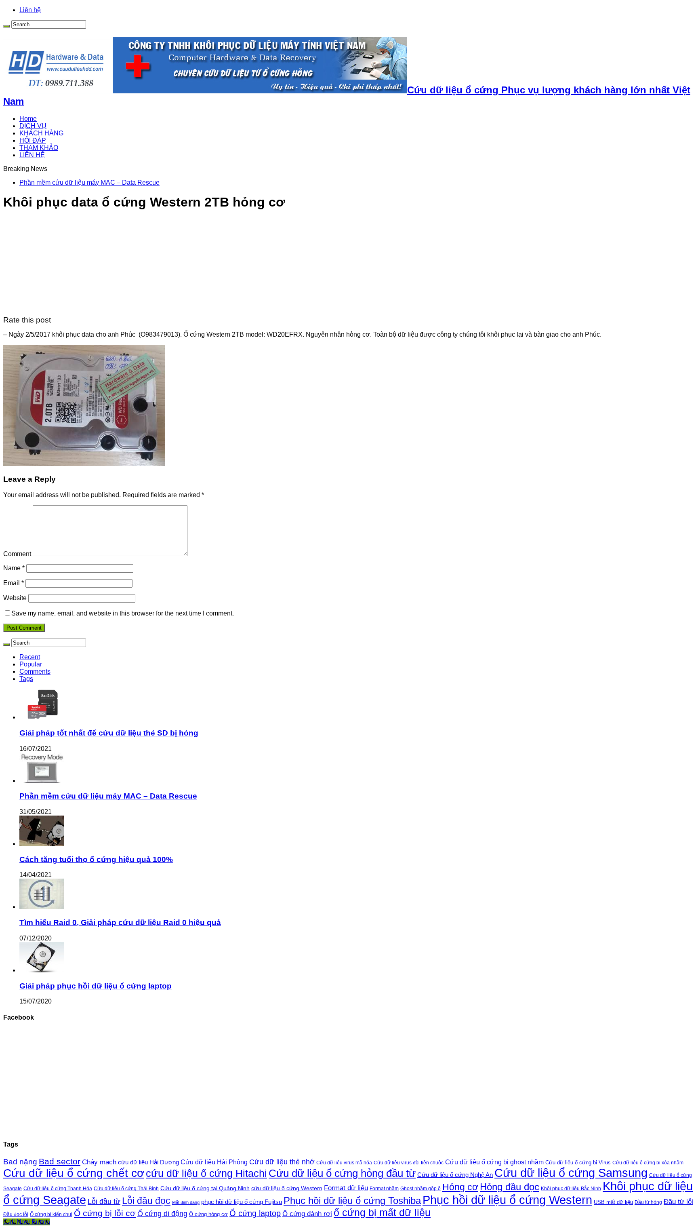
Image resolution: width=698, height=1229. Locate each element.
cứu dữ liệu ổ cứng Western (286, 1188)
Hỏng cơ (460, 1187)
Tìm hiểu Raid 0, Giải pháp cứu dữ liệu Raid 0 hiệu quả (120, 922)
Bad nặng (20, 1161)
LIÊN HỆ (32, 155)
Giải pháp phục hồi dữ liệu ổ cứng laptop (95, 986)
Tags (26, 678)
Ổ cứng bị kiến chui (51, 1214)
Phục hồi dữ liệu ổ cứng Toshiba (352, 1200)
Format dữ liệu (346, 1188)
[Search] (6, 26)
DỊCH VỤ (32, 125)
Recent (29, 656)
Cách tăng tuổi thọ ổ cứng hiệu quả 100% (96, 859)
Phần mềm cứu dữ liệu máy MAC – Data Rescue (89, 182)
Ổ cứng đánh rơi (307, 1214)
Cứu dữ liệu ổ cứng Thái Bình (126, 1188)
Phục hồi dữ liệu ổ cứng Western (507, 1199)
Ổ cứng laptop (255, 1213)
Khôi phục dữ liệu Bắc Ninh (571, 1188)
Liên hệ (30, 9)
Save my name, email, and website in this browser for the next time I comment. (122, 613)
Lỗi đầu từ (104, 1201)
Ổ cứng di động (162, 1213)
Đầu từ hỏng (648, 1202)
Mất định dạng (186, 1202)
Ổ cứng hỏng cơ (208, 1214)
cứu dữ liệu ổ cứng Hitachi (206, 1173)
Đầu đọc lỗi (15, 1214)
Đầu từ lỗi (678, 1201)
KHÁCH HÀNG (41, 133)
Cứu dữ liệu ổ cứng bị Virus (578, 1162)
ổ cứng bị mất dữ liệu (382, 1212)
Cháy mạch (99, 1162)
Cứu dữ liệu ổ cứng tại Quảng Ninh (205, 1188)
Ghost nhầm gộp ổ (420, 1188)
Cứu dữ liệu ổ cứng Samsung (571, 1172)
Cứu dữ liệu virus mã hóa (344, 1162)
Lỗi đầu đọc (146, 1200)
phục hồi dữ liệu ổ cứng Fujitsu (241, 1202)
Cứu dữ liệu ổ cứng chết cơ (73, 1172)
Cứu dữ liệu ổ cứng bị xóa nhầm (647, 1163)
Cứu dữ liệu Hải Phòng (214, 1162)
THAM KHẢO (38, 147)
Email (13, 583)
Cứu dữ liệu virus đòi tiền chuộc (409, 1163)
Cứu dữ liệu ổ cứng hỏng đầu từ (342, 1173)
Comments (34, 671)
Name (14, 568)
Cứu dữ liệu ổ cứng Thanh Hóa (57, 1188)
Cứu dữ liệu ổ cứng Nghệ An (455, 1175)
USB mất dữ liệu (613, 1202)
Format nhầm (384, 1188)
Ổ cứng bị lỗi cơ (105, 1213)
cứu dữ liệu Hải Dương (148, 1162)
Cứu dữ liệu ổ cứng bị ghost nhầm (494, 1162)
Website (15, 597)
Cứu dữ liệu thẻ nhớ (282, 1162)
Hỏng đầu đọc (509, 1186)
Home (28, 118)
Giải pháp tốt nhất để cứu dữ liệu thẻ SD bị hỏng (108, 733)
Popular (30, 664)
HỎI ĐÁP (32, 140)
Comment (17, 553)
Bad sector (59, 1161)
